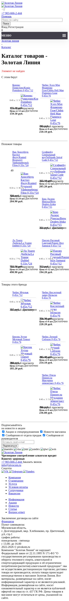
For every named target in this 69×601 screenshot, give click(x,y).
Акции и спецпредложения (22, 431)
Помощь (6, 16)
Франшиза (7, 521)
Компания (14, 477)
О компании (15, 480)
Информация (16, 499)
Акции (12, 502)
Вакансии (14, 493)
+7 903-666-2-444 (11, 13)
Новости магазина (54, 431)
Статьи (12, 509)
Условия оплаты (18, 487)
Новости (13, 505)
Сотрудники (15, 490)
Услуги (12, 483)
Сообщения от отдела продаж (23, 435)
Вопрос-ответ (16, 512)
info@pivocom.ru (11, 465)
